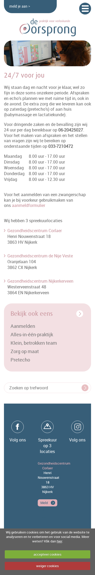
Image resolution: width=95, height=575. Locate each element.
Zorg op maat (25, 351)
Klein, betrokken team (34, 343)
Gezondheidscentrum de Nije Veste (40, 256)
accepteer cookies (47, 554)
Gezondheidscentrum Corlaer (34, 230)
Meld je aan (44, 503)
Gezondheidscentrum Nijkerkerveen (40, 281)
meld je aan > (19, 6)
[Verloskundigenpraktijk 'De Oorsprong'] (47, 27)
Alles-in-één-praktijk (32, 334)
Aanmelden (23, 326)
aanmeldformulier (28, 205)
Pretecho (20, 360)
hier (59, 541)
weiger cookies (47, 565)
